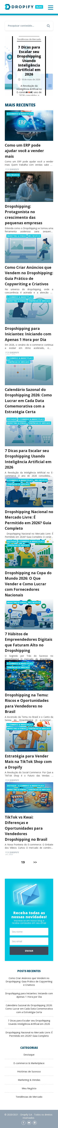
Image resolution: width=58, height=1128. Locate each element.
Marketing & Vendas (16, 236)
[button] (27, 92)
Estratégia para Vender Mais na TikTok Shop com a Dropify (28, 761)
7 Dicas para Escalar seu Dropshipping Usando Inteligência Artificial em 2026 (29, 60)
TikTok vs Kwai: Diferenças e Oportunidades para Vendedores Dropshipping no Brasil (26, 828)
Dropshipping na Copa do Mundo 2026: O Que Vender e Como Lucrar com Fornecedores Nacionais (28, 584)
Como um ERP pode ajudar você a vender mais (24, 151)
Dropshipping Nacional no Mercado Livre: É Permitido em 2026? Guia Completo (29, 1034)
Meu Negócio (13, 175)
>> (35, 862)
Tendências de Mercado (29, 39)
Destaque (11, 419)
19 (23, 862)
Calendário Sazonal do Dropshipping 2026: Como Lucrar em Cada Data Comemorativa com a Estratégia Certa (28, 400)
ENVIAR (29, 950)
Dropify (12, 169)
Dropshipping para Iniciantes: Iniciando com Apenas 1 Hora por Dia (28, 334)
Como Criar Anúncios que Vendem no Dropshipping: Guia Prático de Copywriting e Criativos (29, 981)
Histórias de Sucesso (29, 1071)
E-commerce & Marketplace (20, 114)
